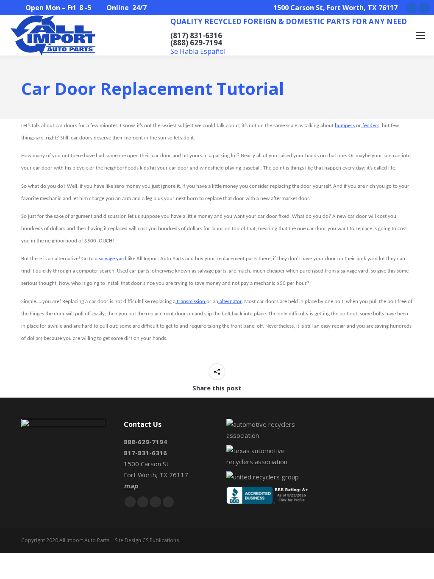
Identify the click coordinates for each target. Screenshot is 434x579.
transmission (190, 301)
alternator (230, 301)
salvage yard (112, 259)
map (131, 486)
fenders (370, 125)
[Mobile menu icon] (420, 36)
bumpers (345, 125)
